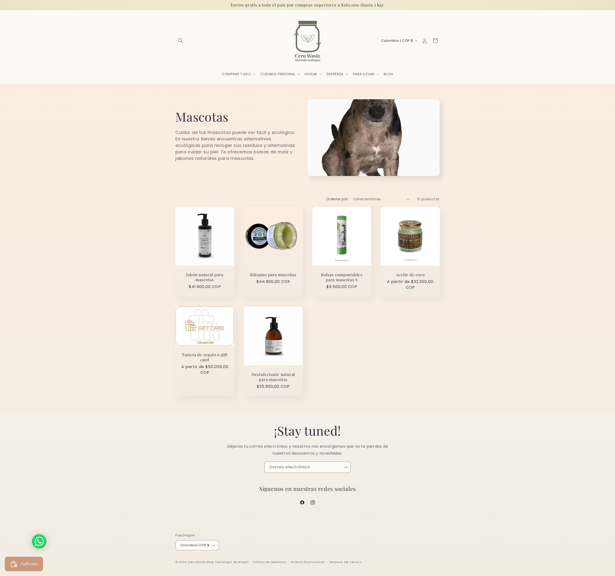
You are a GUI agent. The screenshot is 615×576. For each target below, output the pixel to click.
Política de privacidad (308, 562)
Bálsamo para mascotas (273, 274)
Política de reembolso (269, 562)
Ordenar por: (337, 199)
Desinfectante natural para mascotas (273, 377)
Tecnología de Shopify (232, 562)
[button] (180, 40)
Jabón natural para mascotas (204, 277)
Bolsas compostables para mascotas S (342, 277)
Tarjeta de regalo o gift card (205, 357)
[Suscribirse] (345, 467)
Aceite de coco (410, 274)
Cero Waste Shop (201, 562)
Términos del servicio (345, 562)
